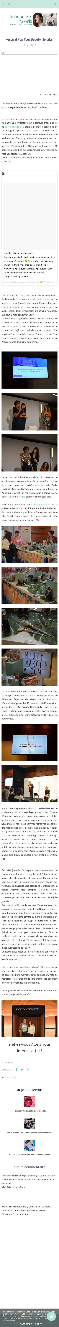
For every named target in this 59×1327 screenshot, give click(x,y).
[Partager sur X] (22, 1069)
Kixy (33, 831)
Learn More (25, 1324)
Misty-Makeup (41, 504)
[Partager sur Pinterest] (27, 1069)
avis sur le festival (41, 299)
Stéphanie (25, 295)
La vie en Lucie (13, 126)
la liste (22, 496)
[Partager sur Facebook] (16, 1069)
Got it (38, 1324)
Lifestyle (12, 1077)
